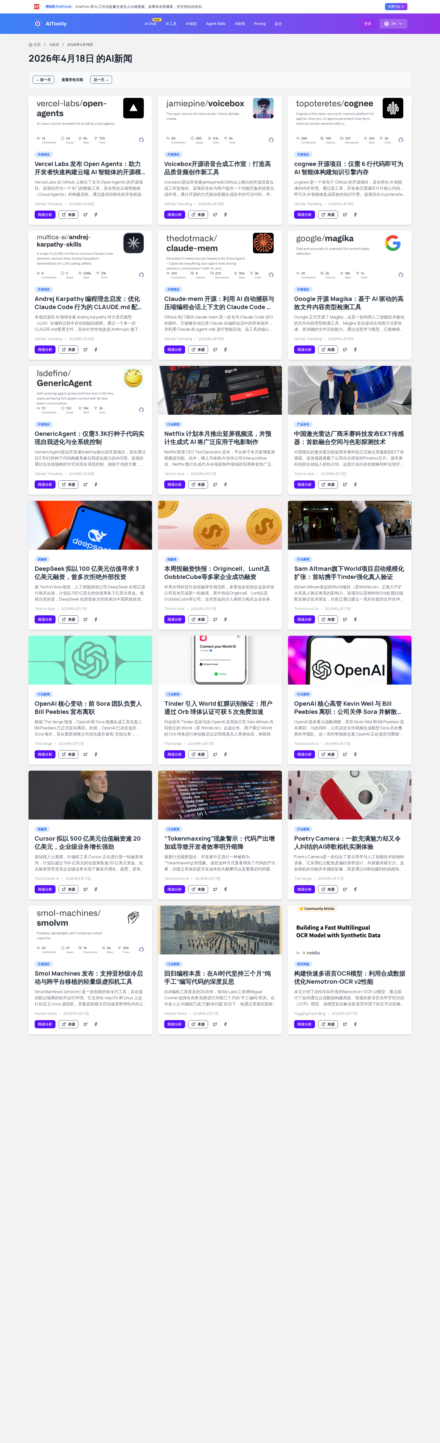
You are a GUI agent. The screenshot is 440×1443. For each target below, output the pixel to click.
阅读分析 (45, 214)
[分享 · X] (85, 215)
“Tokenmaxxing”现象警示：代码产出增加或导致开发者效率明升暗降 (219, 842)
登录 (367, 23)
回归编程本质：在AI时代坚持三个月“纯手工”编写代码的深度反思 (217, 977)
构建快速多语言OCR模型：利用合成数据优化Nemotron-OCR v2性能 (349, 977)
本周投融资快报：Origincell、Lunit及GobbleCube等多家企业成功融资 (217, 572)
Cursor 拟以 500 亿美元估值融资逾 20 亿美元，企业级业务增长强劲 (88, 842)
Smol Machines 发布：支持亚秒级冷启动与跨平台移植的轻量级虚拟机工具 (89, 977)
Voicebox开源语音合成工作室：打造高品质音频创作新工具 (217, 167)
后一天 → (101, 79)
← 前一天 (43, 79)
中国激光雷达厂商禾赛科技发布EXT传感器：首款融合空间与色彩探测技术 (349, 437)
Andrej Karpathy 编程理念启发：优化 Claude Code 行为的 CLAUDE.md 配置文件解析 (89, 306)
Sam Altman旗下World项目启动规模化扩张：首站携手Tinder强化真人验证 (349, 572)
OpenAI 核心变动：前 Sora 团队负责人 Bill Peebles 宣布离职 (88, 707)
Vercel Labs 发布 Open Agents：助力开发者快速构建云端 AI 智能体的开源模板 (88, 171)
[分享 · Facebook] (96, 215)
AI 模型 (191, 23)
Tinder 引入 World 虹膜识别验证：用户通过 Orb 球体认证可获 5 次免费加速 (218, 707)
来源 (71, 214)
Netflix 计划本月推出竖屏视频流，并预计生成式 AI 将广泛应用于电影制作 (217, 437)
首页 (37, 44)
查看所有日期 (72, 79)
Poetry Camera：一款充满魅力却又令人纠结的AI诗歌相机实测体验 (347, 842)
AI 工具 (171, 23)
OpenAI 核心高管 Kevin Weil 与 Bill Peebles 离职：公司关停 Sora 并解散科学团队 (348, 711)
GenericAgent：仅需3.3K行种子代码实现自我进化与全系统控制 (89, 437)
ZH (393, 23)
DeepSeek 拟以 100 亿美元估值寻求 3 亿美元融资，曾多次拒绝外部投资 (87, 572)
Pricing (260, 23)
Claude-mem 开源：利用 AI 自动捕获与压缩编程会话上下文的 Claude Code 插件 (219, 306)
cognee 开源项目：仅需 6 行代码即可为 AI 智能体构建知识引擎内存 (348, 167)
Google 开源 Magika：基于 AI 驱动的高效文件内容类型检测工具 (349, 302)
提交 (278, 23)
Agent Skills (216, 23)
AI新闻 (240, 23)
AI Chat (152, 22)
